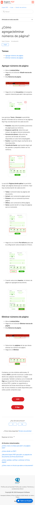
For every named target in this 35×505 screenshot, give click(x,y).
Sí (12, 424)
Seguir (5, 44)
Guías (11, 7)
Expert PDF (5, 7)
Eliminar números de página (14, 58)
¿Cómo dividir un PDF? (9, 451)
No (22, 424)
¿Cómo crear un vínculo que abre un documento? (17, 465)
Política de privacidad (7, 487)
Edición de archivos (21, 7)
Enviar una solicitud (25, 431)
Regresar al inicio (7, 437)
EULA (21, 489)
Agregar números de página (14, 55)
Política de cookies (21, 487)
